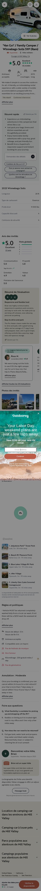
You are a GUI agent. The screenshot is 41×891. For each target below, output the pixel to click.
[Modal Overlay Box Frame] (20, 445)
